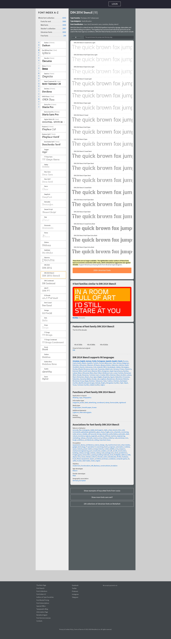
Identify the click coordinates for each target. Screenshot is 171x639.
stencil (116, 23)
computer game (121, 458)
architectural (89, 439)
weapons (122, 448)
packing (94, 454)
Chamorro (128, 368)
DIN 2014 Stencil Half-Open (82, 126)
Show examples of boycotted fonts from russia (102, 490)
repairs (92, 458)
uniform (94, 456)
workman (121, 437)
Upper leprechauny (116, 370)
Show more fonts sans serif (102, 496)
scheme (92, 452)
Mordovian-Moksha (122, 378)
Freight (75, 454)
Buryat (86, 382)
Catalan (118, 366)
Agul (95, 376)
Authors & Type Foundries (45, 597)
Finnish (101, 362)
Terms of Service (79, 629)
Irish (94, 366)
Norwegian (125, 366)
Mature (75, 470)
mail (102, 452)
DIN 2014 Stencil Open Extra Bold (84, 246)
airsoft (115, 450)
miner (83, 456)
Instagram (75, 594)
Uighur (102, 384)
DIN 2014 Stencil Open (80, 138)
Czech (75, 362)
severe (95, 437)
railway (82, 437)
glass (98, 431)
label (86, 401)
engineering (121, 435)
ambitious (80, 439)
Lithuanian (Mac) (87, 372)
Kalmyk (97, 382)
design (102, 444)
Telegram (75, 597)
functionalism (85, 465)
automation (120, 446)
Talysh (126, 382)
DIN (74, 349)
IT (94, 446)
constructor (97, 450)
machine (113, 435)
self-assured (92, 433)
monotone (81, 435)
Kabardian (76, 378)
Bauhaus (97, 465)
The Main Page (41, 585)
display (111, 23)
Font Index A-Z (41, 594)
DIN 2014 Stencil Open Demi (82, 174)
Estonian (75, 364)
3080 (64, 20)
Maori (74, 376)
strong (99, 433)
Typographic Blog (42, 608)
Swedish (90, 362)
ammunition (86, 454)
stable (92, 429)
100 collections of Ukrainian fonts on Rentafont (102, 503)
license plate (114, 401)
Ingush (112, 376)
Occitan (75, 368)
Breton (108, 364)
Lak (98, 378)
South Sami (87, 370)
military (104, 437)
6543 (64, 17)
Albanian (90, 364)
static (105, 429)
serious (79, 433)
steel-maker (86, 460)
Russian (125, 360)
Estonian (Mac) (115, 374)
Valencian (115, 364)
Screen (94, 406)
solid (74, 433)
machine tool (112, 444)
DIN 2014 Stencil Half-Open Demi (84, 162)
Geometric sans (96, 23)
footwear (125, 456)
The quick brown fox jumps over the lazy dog (98, 36)
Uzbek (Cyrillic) (95, 384)
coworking (99, 446)
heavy (109, 439)
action (105, 456)
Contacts (39, 620)
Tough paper (77, 406)
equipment (76, 444)
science (96, 444)
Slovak (79, 374)
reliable (84, 433)
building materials (103, 454)
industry (80, 448)
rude (115, 437)
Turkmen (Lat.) (94, 374)
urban (110, 429)
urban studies (125, 444)
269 (64, 35)
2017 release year (93, 17)
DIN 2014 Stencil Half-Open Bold (84, 199)
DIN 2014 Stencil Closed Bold (82, 187)
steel (127, 433)
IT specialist (90, 446)
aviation (104, 450)
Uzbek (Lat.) (109, 368)
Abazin (87, 376)
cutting (96, 439)
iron (126, 437)
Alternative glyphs (85, 411)
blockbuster (112, 456)
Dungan (92, 382)
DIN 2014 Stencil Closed (81, 114)
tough (75, 439)
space (74, 448)
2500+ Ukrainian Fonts (102, 269)
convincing (124, 431)
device (83, 444)
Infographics (87, 397)
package (108, 452)
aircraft (109, 450)
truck (74, 458)
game (80, 454)
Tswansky (101, 368)
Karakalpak (111, 366)
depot (75, 456)
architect (98, 458)
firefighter (117, 454)
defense (124, 454)
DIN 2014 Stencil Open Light (82, 102)
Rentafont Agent (41, 614)
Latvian (129, 374)
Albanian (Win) (96, 370)
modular (105, 23)
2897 (64, 27)
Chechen (116, 380)
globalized (84, 431)
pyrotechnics (123, 452)
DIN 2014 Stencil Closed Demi (83, 150)
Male (74, 475)
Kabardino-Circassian (122, 376)
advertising (92, 401)
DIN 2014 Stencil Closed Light (83, 78)
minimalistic (77, 431)
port (90, 450)
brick (111, 454)
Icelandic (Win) (102, 366)
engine (98, 460)
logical (88, 435)
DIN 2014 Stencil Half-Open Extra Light (85, 54)
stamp (107, 401)
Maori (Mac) (98, 372)
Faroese (116, 368)
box (112, 452)
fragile (107, 431)
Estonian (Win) (77, 370)
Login (115, 3)
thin (119, 429)
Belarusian (108, 362)
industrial (105, 433)
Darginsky (106, 376)
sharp (102, 431)
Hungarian (105, 370)
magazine (76, 401)
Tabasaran (99, 380)
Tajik (121, 382)
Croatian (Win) (104, 374)
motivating (76, 437)
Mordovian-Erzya (78, 380)
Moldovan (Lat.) (108, 372)
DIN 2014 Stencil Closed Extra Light (84, 42)
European (82, 479)
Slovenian (85, 374)
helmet (88, 456)
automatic (121, 433)
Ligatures (76, 411)
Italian (84, 362)
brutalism (114, 465)
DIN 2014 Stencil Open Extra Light (84, 66)
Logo (80, 397)
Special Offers (41, 605)
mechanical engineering (81, 450)
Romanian (80, 376)
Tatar (114, 362)
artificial (107, 435)
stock (116, 452)
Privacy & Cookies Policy (66, 629)
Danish (82, 366)
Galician (121, 364)
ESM (128, 454)
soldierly (111, 437)
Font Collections (41, 591)
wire (111, 431)
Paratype (84, 17)
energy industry (98, 448)
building (75, 452)
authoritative (113, 433)
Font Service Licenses (43, 617)
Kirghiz (103, 382)
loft (92, 465)
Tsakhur (110, 380)
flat (80, 429)
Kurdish (123, 374)
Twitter (74, 588)
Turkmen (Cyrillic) (83, 384)
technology (81, 446)
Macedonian (111, 378)
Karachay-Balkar (85, 378)
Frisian (121, 368)
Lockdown (112, 458)
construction (122, 450)
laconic (115, 429)
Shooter (100, 456)
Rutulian (92, 380)
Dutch (79, 362)
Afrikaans (97, 364)
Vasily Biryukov (87, 20)
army (100, 437)
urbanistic (117, 431)
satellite (111, 448)
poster (82, 401)
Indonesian (89, 366)
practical (101, 435)
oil (128, 458)
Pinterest (75, 591)
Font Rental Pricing (42, 599)
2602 (64, 31)
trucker (79, 460)
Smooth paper (86, 406)
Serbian (119, 362)
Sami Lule (94, 368)
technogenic (99, 429)
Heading (75, 397)
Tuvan (75, 384)
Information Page (42, 611)
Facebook (75, 585)
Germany (76, 479)
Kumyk (94, 378)
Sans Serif (87, 23)
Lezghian (103, 378)
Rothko (75, 317)
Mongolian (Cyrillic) (112, 382)
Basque (103, 364)
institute (127, 446)
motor (93, 460)
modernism (76, 465)
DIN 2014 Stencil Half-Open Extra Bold (85, 234)
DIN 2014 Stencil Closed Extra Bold (84, 223)
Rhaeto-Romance (84, 368)
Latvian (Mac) (77, 372)
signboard (122, 401)
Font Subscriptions (42, 602)
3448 (64, 24)
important (102, 439)
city (106, 444)
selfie (74, 460)
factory (106, 446)
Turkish (95, 362)
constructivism (105, 465)
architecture (90, 444)
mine (79, 456)
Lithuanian (82, 364)
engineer (112, 446)
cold (123, 429)
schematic (89, 437)
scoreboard (100, 401)
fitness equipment (83, 458)
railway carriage (84, 452)
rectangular (86, 429)
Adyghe (99, 376)
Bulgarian (125, 362)
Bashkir (81, 382)
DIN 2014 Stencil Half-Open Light (84, 90)
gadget (75, 446)
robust (75, 435)
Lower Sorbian (119, 372)
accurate (75, 429)
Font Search (40, 588)
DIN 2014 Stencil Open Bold (82, 211)
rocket (106, 448)
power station (88, 448)
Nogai (86, 380)
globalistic (92, 431)
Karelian (126, 370)
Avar (91, 376)
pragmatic (94, 435)
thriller (119, 456)
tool (118, 444)
